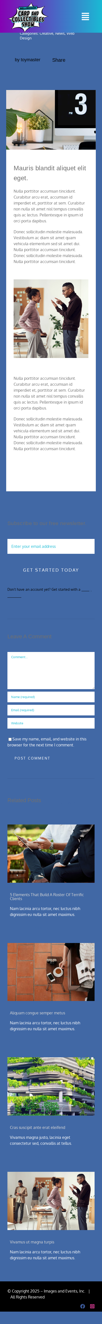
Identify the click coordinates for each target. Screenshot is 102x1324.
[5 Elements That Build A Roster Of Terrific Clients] (51, 853)
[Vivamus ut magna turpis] (51, 1201)
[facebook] (82, 1306)
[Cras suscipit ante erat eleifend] (51, 1086)
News (60, 33)
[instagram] (92, 1306)
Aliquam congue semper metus (37, 1012)
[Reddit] (70, 74)
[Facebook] (54, 74)
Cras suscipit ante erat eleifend (37, 1127)
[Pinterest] (77, 74)
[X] (62, 74)
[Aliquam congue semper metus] (51, 972)
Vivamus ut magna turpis (32, 1241)
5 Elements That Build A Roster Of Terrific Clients (47, 896)
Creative (46, 33)
